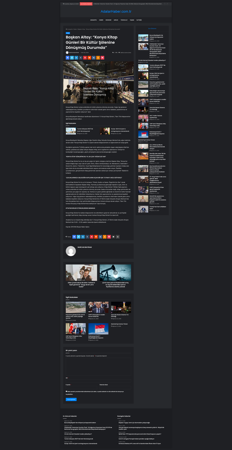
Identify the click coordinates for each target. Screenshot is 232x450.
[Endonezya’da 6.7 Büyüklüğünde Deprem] (98, 328)
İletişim (139, 20)
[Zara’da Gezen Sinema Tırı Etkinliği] (121, 307)
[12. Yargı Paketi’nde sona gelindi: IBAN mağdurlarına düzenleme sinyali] (143, 179)
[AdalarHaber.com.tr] (116, 11)
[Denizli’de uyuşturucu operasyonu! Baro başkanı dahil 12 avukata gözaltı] (143, 198)
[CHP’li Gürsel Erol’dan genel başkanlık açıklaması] (143, 189)
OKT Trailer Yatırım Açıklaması (156, 116)
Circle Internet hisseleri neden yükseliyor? (105, 4)
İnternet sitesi (104, 384)
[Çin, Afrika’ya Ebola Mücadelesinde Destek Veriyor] (143, 147)
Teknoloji (124, 20)
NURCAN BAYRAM (74, 52)
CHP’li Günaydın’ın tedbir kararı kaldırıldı (96, 315)
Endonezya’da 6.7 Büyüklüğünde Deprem (95, 337)
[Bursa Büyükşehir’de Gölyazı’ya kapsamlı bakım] (143, 37)
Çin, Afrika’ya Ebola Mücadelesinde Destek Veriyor (157, 147)
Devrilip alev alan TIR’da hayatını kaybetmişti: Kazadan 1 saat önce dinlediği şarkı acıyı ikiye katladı (158, 157)
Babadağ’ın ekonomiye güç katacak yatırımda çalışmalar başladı (157, 92)
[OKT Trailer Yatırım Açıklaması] (143, 118)
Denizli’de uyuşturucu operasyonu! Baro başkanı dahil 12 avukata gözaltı (158, 199)
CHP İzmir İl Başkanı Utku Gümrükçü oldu (74, 337)
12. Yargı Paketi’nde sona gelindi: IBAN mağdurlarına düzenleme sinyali (158, 179)
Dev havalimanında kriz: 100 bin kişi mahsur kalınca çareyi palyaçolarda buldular (157, 169)
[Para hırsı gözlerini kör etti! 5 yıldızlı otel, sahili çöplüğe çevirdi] (76, 307)
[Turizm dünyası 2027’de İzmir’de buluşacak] (71, 131)
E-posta (68, 384)
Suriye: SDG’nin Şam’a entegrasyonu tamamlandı (157, 75)
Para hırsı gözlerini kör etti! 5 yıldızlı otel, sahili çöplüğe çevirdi (75, 316)
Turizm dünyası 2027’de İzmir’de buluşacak (157, 66)
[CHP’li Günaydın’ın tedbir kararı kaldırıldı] (98, 307)
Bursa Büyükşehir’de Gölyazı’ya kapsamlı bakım (156, 37)
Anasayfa (93, 20)
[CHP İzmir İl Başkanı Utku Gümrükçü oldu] (76, 328)
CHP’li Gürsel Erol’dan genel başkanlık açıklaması (157, 189)
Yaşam (132, 20)
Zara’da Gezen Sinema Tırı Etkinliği (120, 315)
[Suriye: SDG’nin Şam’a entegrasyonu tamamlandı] (105, 131)
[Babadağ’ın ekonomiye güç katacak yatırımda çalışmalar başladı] (143, 93)
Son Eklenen (152, 28)
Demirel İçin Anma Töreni (119, 324)
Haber (101, 20)
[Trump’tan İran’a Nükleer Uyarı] (143, 209)
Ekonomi (108, 20)
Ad (67, 378)
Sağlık (116, 20)
